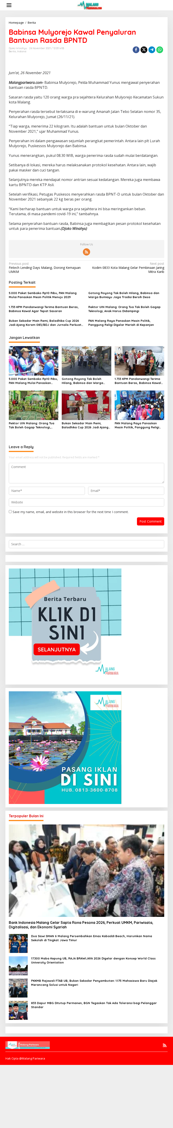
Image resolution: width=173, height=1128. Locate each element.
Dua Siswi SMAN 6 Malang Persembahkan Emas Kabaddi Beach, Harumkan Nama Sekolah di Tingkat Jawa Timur (91, 938)
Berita (12, 51)
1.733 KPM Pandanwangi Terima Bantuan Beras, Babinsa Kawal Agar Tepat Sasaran (44, 309)
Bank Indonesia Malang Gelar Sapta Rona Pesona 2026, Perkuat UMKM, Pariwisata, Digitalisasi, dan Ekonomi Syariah (81, 924)
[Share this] (136, 49)
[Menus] (9, 5)
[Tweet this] (144, 49)
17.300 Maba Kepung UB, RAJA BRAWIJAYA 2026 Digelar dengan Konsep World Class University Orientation (93, 960)
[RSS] (86, 252)
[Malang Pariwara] (90, 5)
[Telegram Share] (151, 49)
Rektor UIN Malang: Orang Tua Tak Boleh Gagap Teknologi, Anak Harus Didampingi (124, 309)
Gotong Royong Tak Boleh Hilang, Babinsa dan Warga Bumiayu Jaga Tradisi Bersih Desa (123, 295)
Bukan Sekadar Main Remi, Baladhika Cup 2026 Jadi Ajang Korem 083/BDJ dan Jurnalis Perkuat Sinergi (45, 323)
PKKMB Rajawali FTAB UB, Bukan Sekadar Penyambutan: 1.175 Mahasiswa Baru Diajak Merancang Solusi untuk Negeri (94, 982)
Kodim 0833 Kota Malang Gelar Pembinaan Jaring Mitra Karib (128, 268)
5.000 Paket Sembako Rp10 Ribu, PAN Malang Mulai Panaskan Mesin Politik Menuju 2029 (43, 295)
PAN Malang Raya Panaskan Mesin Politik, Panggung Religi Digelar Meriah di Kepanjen (121, 323)
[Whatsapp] (159, 49)
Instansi (21, 51)
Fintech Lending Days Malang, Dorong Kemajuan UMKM (45, 268)
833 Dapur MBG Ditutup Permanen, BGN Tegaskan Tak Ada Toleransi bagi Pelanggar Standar (94, 1005)
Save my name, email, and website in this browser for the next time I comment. (71, 512)
